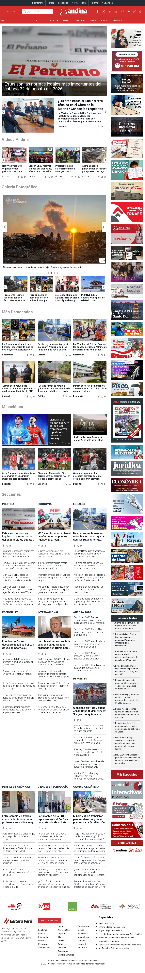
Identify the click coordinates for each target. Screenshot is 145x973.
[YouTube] (116, 11)
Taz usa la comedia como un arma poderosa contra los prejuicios (17, 860)
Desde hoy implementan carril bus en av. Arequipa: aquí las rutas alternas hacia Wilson (53, 347)
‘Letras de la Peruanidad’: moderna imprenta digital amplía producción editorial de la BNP (18, 389)
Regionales (43, 944)
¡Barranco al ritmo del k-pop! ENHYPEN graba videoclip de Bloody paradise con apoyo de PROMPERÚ (67, 300)
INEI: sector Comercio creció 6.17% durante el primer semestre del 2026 (52, 566)
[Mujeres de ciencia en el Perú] (127, 348)
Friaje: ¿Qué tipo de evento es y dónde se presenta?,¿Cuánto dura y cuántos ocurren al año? (89, 836)
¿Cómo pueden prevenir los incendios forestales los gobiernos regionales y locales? (89, 872)
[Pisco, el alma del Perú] (127, 389)
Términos (83, 961)
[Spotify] (134, 11)
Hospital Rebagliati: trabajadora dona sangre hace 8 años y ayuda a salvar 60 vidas (89, 554)
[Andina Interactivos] (127, 790)
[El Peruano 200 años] (127, 191)
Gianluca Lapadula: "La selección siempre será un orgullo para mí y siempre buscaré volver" (87, 477)
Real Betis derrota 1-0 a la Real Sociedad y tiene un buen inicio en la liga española (89, 728)
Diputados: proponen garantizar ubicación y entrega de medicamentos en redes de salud (18, 555)
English (11, 12)
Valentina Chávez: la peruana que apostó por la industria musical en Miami (19, 836)
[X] (103, 11)
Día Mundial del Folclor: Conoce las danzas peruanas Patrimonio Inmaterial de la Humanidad (90, 347)
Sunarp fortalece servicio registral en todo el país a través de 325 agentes (54, 554)
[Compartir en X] (98, 130)
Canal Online (79, 20)
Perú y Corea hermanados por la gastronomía (120, 945)
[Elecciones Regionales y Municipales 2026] (127, 105)
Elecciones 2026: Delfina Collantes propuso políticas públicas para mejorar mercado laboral (89, 621)
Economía (43, 937)
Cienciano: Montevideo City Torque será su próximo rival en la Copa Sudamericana (54, 476)
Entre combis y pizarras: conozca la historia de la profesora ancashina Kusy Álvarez (17, 821)
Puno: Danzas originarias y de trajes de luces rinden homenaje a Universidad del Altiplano (18, 698)
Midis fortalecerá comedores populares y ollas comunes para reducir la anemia (89, 602)
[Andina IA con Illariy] (127, 234)
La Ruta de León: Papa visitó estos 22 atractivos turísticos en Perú (89, 440)
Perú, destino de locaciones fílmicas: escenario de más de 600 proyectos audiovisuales (17, 347)
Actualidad (52, 20)
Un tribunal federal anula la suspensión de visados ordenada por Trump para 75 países (54, 646)
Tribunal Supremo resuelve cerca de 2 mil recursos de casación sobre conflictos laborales (19, 566)
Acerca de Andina (69, 961)
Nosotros (82, 948)
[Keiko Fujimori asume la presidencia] (127, 38)
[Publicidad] (127, 61)
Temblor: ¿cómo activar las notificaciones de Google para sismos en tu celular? (53, 872)
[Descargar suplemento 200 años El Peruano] (127, 148)
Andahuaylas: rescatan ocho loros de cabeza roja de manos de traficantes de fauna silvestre (89, 848)
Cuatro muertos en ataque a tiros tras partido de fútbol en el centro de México (53, 698)
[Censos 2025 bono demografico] (127, 83)
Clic (59, 937)
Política (41, 934)
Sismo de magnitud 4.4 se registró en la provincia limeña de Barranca (127, 626)
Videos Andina (15, 139)
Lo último (37, 20)
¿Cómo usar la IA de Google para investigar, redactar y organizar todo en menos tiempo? (52, 837)
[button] (3, 112)
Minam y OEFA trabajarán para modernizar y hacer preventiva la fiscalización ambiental (89, 821)
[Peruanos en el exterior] (127, 452)
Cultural (61, 926)
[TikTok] (140, 11)
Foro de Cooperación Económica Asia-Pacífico (120, 934)
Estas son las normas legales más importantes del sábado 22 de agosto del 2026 (53, 86)
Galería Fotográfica (20, 187)
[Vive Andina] (127, 272)
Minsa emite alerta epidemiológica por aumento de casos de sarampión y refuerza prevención (79, 107)
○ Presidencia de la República (123, 829)
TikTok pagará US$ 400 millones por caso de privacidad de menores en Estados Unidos (54, 662)
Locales (42, 941)
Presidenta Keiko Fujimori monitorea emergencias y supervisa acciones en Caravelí (67, 171)
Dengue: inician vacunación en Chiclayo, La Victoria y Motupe (18, 672)
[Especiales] (127, 774)
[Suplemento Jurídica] (127, 468)
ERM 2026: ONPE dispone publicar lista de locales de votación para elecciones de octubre (17, 579)
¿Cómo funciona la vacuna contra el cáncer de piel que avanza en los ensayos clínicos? (54, 884)
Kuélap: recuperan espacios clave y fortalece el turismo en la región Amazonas (19, 710)
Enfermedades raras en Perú (112, 927)
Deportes (62, 934)
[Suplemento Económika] (127, 485)
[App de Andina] (127, 253)
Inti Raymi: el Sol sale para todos (114, 948)
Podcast (104, 20)
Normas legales (79, 3)
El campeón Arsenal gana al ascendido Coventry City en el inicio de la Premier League (88, 740)
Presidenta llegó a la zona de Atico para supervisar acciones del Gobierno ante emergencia (18, 602)
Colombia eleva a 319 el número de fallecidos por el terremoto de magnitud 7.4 (54, 686)
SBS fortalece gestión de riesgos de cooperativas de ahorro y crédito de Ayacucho (53, 602)
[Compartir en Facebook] (95, 130)
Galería (66, 20)
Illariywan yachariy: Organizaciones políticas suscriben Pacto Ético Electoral (12, 170)
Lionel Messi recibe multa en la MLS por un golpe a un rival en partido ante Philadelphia (89, 764)
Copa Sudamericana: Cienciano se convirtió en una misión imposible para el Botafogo (18, 476)
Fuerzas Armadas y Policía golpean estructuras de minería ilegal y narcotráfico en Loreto (54, 389)
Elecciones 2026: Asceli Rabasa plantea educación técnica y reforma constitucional (89, 644)
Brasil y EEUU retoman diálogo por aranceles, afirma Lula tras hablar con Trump (40, 170)
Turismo (94, 3)
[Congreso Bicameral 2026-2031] (127, 127)
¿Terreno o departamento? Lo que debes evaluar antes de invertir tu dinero (89, 590)
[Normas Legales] (127, 291)
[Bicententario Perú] (127, 572)
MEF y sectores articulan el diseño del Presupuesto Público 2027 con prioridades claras (54, 538)
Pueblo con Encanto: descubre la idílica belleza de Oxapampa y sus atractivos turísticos (18, 646)
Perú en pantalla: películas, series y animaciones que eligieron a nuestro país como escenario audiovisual (40, 302)
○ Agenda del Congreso (120, 834)
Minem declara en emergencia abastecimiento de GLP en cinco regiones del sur (89, 389)
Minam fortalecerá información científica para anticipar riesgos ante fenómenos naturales (89, 860)
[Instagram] (122, 11)
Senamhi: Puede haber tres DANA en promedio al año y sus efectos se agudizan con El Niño (89, 884)
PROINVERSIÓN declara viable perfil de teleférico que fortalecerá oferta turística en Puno (93, 300)
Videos (93, 20)
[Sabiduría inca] (127, 605)
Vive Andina (107, 3)
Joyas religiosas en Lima (110, 931)
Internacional (44, 948)
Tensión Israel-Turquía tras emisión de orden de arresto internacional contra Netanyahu (53, 674)
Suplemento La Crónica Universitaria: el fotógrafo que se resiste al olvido (19, 884)
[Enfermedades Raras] (127, 170)
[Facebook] (97, 11)
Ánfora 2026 (64, 930)
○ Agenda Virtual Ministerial (122, 836)
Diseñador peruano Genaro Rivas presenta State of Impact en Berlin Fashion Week (18, 848)
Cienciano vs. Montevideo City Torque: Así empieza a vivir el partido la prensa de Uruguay (59, 429)
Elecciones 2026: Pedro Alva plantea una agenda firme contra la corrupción (90, 632)
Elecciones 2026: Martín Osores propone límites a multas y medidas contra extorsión (89, 656)
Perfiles (51, 3)
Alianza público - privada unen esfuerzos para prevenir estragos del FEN (94, 170)
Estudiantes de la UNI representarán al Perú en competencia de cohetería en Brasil (54, 821)
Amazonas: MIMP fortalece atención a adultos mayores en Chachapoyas (18, 662)
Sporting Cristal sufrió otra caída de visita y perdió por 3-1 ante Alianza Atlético (89, 752)
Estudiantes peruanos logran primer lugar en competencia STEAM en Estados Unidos (52, 860)
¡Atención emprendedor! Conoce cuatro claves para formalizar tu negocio (54, 578)
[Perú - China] (127, 847)
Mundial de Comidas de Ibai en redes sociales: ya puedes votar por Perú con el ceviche (54, 848)
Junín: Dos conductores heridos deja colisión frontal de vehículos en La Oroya (19, 686)
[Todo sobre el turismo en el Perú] (127, 329)
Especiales (63, 3)
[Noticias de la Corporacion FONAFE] (127, 212)
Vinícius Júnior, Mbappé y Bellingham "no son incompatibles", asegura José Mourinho (88, 777)
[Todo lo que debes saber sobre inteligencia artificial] (127, 504)
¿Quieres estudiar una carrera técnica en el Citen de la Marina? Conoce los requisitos (89, 566)
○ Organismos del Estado (121, 831)
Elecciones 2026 (106, 923)
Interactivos (83, 937)
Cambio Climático (66, 955)
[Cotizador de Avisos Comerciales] (127, 810)
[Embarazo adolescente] (127, 370)
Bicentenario (37, 3)
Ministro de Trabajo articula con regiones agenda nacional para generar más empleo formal (53, 590)
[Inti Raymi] (127, 539)
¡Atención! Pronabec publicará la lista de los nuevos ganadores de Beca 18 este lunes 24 (89, 578)
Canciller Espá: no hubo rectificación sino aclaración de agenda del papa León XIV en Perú (18, 591)
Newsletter (117, 20)
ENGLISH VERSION (49, 921)
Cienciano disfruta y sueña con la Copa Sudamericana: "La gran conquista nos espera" (89, 712)
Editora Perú (53, 961)
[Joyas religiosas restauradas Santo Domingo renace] (127, 310)
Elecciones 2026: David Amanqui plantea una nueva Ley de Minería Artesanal (90, 668)
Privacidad (94, 961)
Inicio (40, 926)
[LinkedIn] (110, 11)
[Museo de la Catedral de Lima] (127, 556)
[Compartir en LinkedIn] (102, 130)
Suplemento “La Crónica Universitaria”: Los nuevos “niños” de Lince (19, 872)
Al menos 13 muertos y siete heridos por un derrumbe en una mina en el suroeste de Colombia (54, 711)
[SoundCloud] (128, 11)
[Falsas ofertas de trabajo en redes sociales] (127, 589)
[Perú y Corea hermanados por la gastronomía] (127, 523)
